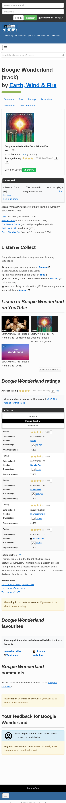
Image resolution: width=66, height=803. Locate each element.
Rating (32, 416)
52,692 (39, 519)
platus (33, 441)
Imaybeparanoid (37, 514)
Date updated (31, 421)
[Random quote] (60, 36)
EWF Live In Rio (9, 228)
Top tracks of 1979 (11, 592)
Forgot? (59, 17)
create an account (30, 602)
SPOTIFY (30, 170)
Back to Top (33, 788)
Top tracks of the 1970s (13, 588)
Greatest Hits (8, 220)
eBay (42, 274)
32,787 (39, 445)
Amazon (43, 267)
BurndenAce (35, 465)
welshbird (38, 655)
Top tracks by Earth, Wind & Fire (18, 584)
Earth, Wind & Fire (32, 85)
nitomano (41, 651)
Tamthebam (12, 655)
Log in (7, 746)
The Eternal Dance (11, 224)
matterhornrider (12, 651)
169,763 (39, 494)
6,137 (38, 470)
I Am (24, 154)
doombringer (38, 538)
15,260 (39, 543)
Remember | (47, 17)
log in (14, 602)
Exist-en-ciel (35, 489)
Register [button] (30, 17)
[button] (5, 47)
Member (32, 425)
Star (61, 191)
